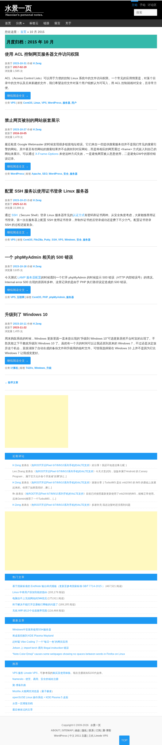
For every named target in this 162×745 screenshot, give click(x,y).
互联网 (20, 297)
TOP (124, 740)
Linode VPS (101, 735)
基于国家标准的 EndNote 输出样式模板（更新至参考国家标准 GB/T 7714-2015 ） (58, 586)
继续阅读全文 (17, 95)
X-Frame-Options (46, 153)
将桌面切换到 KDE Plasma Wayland (33, 635)
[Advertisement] (36, 421)
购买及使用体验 (61, 672)
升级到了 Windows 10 (26, 314)
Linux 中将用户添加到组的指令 (29, 592)
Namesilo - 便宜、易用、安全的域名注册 (35, 679)
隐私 (84, 730)
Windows (70, 239)
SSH (15, 215)
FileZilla (38, 239)
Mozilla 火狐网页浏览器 (25, 691)
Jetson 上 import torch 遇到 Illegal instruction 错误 (40, 647)
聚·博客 (107, 730)
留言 (57, 23)
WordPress (54, 102)
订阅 (98, 730)
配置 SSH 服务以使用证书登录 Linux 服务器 (47, 191)
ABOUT (55, 730)
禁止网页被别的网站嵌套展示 (32, 120)
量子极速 (47, 691)
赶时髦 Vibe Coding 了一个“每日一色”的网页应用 (40, 641)
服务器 (66, 102)
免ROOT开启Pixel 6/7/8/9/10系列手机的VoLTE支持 (60, 465)
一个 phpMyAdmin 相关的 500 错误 (39, 257)
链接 (46, 23)
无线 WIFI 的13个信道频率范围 (29, 610)
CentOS (27, 102)
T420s (29, 367)
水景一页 (18, 8)
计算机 (14, 367)
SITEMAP (67, 730)
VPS (13, 102)
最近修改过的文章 (22, 709)
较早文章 (11, 382)
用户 (74, 102)
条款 (77, 730)
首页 (8, 23)
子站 (143, 5)
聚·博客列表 (19, 685)
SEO (44, 173)
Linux (37, 102)
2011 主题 (81, 735)
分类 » (20, 23)
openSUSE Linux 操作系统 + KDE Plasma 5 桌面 (40, 697)
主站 (135, 5)
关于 (68, 23)
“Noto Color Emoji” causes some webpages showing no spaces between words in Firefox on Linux (68, 654)
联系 (91, 730)
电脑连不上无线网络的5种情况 (29, 598)
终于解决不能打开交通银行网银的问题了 (35, 604)
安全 (66, 173)
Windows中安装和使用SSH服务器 (31, 629)
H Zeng (37, 63)
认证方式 (79, 215)
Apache (36, 173)
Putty (47, 239)
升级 (48, 367)
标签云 (34, 23)
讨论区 (152, 5)
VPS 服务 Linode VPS (25, 672)
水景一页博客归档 (22, 703)
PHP (45, 297)
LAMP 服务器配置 (29, 277)
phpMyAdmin (57, 297)
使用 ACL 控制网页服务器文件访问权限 (42, 54)
